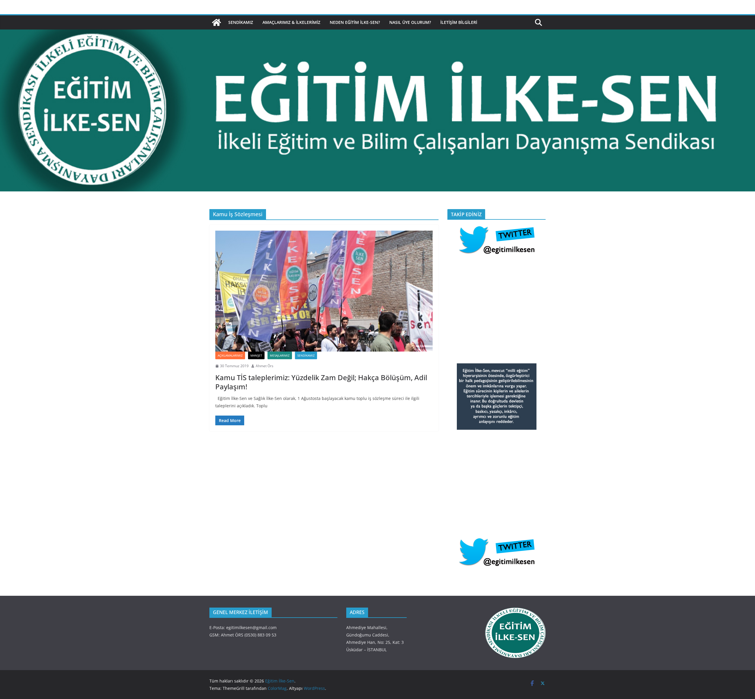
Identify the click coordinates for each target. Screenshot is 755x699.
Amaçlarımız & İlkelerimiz (291, 22)
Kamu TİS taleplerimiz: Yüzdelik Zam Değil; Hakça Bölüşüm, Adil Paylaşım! (321, 382)
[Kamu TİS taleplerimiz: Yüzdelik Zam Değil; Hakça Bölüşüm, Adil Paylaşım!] (324, 291)
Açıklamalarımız (230, 355)
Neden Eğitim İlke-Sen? (355, 22)
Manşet (256, 355)
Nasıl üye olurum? (410, 22)
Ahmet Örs (264, 365)
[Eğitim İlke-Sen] (216, 22)
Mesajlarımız (280, 355)
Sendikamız (240, 22)
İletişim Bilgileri (458, 22)
